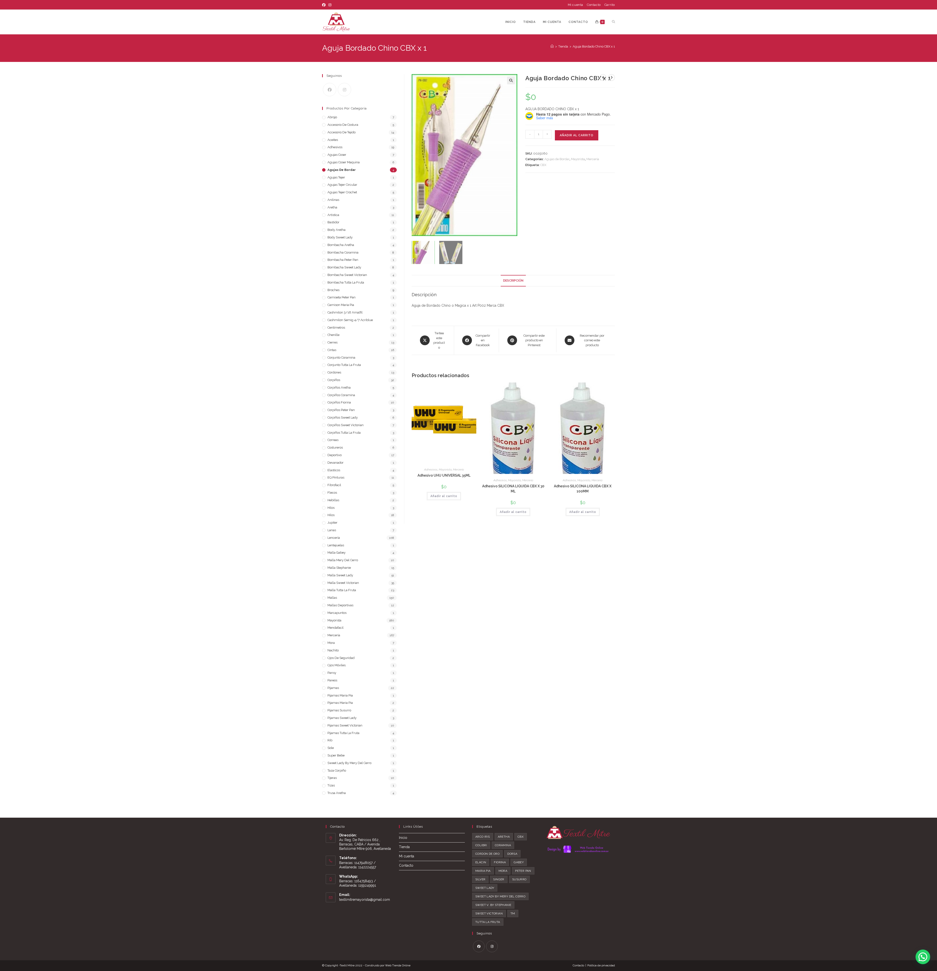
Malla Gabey (336, 552)
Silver (480, 879)
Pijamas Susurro (339, 710)
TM (512, 913)
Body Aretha (336, 230)
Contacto (594, 5)
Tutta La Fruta (487, 922)
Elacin (480, 862)
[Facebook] (324, 4)
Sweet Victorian (489, 913)
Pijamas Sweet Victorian (344, 725)
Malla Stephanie (339, 567)
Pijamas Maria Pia (340, 695)
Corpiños (333, 380)
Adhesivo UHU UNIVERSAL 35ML (444, 475)
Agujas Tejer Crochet (342, 192)
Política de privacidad (601, 965)
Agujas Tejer (336, 177)
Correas (332, 440)
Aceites (332, 140)
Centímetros (336, 327)
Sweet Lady (484, 888)
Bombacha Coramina (342, 252)
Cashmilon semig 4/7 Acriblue (350, 320)
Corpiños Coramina (341, 395)
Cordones (334, 372)
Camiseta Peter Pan (341, 297)
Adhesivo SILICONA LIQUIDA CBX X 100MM (582, 488)
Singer (498, 879)
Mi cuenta (575, 5)
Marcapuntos (336, 613)
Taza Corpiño (336, 770)
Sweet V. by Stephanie (493, 905)
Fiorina (500, 862)
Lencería (333, 537)
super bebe (336, 755)
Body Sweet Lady (340, 237)
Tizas (331, 785)
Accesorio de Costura (342, 125)
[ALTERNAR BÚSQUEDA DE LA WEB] (613, 22)
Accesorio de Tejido (341, 132)
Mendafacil (335, 627)
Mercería (592, 159)
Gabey (519, 862)
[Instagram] (330, 4)
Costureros (335, 447)
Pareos (332, 680)
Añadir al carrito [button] (443, 496)
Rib (329, 740)
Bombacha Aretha (340, 245)
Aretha (332, 207)
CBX (543, 165)
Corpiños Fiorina (339, 402)
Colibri (481, 845)
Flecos (332, 492)
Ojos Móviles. (336, 665)
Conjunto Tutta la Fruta (344, 365)
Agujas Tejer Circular (342, 184)
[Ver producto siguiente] (611, 77)
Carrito (609, 5)
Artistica (333, 215)
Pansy (331, 673)
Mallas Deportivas (340, 605)
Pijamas (333, 688)
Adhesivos (431, 469)
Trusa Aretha (336, 793)
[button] (511, 80)
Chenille (333, 335)
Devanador (335, 462)
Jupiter (332, 522)
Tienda (404, 847)
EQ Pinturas (335, 477)
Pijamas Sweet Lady (341, 718)
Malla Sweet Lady (340, 575)
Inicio (403, 838)
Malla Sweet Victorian (343, 583)
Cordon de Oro (487, 853)
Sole (330, 748)
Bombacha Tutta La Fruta (345, 282)
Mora (331, 643)
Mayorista (578, 159)
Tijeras (332, 778)
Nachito (333, 650)
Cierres (332, 342)
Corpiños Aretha (339, 387)
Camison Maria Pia (340, 305)
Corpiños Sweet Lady (342, 417)
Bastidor (333, 222)
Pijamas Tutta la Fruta (343, 733)
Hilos (331, 508)
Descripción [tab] (513, 280)
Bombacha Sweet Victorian (347, 275)
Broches (333, 290)
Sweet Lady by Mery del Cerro (500, 896)
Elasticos (333, 470)
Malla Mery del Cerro (342, 560)
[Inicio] (552, 46)
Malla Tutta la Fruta (341, 590)
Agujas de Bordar (557, 159)
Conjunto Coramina (341, 357)
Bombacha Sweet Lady (344, 267)
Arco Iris (482, 836)
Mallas (332, 597)
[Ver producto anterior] (603, 77)
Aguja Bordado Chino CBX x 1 (594, 46)
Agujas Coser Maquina (343, 162)
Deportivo (334, 455)
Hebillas (333, 500)
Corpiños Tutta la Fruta (344, 432)
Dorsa (512, 853)
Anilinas (333, 200)
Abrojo (332, 117)
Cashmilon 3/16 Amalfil (345, 312)
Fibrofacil (334, 485)
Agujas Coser (336, 155)
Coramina (503, 845)
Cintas (331, 350)
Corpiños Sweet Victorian (345, 425)
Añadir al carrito (576, 135)
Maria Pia (483, 871)
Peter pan (523, 871)
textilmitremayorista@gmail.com (364, 900)
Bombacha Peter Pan (342, 260)
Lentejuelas (335, 545)
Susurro (519, 879)
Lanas (331, 530)
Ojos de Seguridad (341, 658)
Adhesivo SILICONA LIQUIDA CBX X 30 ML (513, 488)
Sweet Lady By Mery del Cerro (349, 763)
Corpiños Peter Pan (341, 410)
